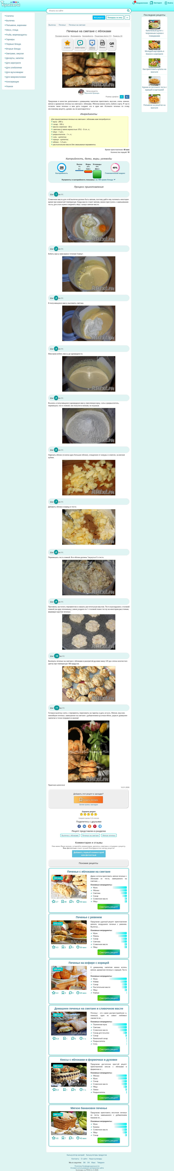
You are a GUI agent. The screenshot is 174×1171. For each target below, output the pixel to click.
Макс (93, 1162)
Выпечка (10, 20)
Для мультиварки (14, 72)
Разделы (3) (117, 36)
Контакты (75, 1158)
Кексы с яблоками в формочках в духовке (88, 1059)
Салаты (10, 15)
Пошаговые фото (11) (103, 36)
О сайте (84, 1158)
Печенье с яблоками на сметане (88, 871)
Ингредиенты (76, 36)
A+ (127, 97)
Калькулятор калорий (75, 1155)
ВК (84, 1162)
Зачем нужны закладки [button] (88, 804)
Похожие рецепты (62, 36)
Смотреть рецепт (109, 906)
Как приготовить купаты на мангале (154, 70)
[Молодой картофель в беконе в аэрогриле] (154, 45)
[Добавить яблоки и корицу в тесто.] (88, 527)
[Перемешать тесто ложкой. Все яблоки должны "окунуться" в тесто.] (88, 577)
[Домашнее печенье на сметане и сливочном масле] (69, 1023)
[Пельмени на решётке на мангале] (154, 98)
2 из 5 (85, 814)
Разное (9, 86)
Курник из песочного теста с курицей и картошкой (154, 88)
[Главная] (10, 4)
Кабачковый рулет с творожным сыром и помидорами (154, 33)
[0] (93, 46)
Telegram (101, 1162)
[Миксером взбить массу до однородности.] (88, 374)
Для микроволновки (16, 76)
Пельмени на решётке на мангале (154, 106)
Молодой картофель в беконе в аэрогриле (154, 52)
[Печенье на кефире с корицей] (69, 977)
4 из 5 (92, 814)
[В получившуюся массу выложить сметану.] (88, 323)
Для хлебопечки (14, 67)
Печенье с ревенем (89, 917)
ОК (88, 1162)
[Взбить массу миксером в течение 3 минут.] (88, 274)
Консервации (12, 81)
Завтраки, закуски (15, 53)
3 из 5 (89, 814)
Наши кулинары (95, 1158)
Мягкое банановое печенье (89, 1108)
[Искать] (128, 10)
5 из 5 (96, 814)
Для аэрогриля (13, 62)
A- (121, 97)
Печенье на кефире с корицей (89, 963)
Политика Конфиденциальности (87, 1166)
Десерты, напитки (15, 57)
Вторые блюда (13, 48)
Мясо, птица (12, 29)
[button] (102, 47)
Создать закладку (90, 799)
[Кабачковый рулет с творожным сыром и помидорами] (154, 24)
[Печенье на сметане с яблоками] (88, 70)
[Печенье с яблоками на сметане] (69, 886)
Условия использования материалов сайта (87, 1168)
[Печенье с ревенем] (69, 932)
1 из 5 (81, 814)
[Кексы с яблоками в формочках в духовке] (69, 1074)
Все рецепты (99, 17)
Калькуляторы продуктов (96, 1155)
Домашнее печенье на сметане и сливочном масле (88, 1008)
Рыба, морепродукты (16, 34)
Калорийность (87, 36)
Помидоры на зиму (115, 17)
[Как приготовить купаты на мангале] (154, 63)
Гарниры (10, 39)
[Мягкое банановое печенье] (69, 1123)
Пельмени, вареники (16, 25)
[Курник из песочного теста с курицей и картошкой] (154, 81)
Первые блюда (13, 43)
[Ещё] (127, 18)
